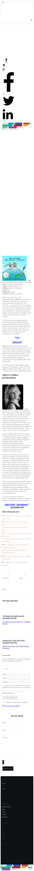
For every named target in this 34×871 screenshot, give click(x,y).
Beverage (5, 817)
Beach (4, 812)
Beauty (4, 814)
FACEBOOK (22, 504)
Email (5, 678)
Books (12, 47)
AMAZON (17, 342)
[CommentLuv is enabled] (11, 706)
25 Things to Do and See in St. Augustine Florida (13, 617)
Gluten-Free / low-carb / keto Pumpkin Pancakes (14, 641)
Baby (3, 809)
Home (4, 783)
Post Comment (10, 697)
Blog (3, 788)
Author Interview (6, 806)
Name (5, 675)
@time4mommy (8, 693)
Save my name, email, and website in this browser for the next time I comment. (16, 686)
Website (5, 682)
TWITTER (10, 504)
